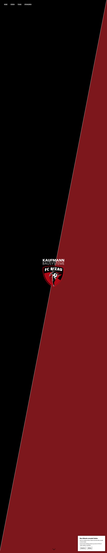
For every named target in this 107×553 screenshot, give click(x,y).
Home (5, 4)
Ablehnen (89, 548)
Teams (19, 4)
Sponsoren (27, 4)
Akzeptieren (83, 548)
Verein (12, 4)
